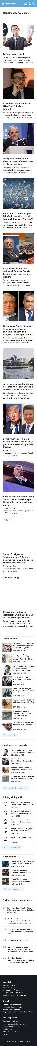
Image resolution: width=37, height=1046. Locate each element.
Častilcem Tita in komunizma (19, 940)
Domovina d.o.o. (8, 985)
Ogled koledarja (11, 847)
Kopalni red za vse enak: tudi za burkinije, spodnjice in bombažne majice (20, 932)
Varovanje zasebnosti (10, 1021)
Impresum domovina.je (11, 1031)
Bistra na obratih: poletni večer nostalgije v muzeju (21, 812)
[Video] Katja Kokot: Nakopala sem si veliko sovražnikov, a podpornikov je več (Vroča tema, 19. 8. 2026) (22, 880)
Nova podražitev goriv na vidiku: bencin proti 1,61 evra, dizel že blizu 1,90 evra (22, 657)
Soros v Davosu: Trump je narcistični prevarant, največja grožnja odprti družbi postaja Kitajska (18, 443)
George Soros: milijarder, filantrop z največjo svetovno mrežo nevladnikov (18, 161)
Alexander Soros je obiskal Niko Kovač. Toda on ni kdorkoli (17, 106)
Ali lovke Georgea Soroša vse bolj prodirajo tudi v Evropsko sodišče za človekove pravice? (18, 386)
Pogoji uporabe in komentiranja (14, 1024)
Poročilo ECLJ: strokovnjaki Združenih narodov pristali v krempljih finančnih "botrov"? (18, 216)
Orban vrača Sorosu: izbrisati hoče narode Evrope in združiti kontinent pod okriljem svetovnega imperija (18, 330)
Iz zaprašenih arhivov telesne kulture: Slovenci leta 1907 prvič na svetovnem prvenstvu (23, 713)
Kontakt (5, 1034)
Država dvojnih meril (13, 54)
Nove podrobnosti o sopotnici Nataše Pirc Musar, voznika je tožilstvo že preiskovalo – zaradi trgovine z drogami (20, 949)
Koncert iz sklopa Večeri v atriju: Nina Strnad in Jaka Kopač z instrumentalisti (21, 821)
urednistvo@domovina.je (12, 1004)
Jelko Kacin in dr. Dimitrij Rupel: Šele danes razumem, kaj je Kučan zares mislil (20, 910)
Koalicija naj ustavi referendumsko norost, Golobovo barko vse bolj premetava (21, 960)
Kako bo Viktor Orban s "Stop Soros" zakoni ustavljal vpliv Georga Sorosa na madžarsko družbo (18, 501)
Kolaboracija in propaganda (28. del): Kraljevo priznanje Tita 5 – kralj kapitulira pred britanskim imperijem (23, 668)
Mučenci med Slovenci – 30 (21, 837)
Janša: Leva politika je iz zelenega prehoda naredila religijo (23, 691)
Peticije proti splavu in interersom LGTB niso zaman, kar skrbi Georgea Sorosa (18, 615)
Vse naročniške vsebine (14, 788)
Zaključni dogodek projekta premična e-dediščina (22, 830)
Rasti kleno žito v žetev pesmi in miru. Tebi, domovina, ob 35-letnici (23, 803)
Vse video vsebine (12, 889)
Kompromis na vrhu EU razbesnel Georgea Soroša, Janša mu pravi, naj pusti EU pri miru (17, 272)
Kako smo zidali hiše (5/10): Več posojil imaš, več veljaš (23, 701)
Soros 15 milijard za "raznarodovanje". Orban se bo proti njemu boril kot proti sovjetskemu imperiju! (18, 558)
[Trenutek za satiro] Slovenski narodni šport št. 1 (23, 679)
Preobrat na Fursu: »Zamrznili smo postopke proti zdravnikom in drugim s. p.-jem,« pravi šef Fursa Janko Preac (20, 921)
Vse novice (8, 735)
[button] (33, 3)
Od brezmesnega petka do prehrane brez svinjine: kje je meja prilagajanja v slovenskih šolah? (23, 646)
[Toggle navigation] (25, 4)
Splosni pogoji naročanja (11, 1027)
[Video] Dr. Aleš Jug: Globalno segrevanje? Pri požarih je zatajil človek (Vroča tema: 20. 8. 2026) (21, 871)
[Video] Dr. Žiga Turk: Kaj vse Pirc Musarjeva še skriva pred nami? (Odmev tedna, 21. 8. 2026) (22, 863)
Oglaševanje (7, 1029)
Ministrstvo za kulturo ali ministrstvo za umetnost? (23, 724)
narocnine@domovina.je (12, 1007)
